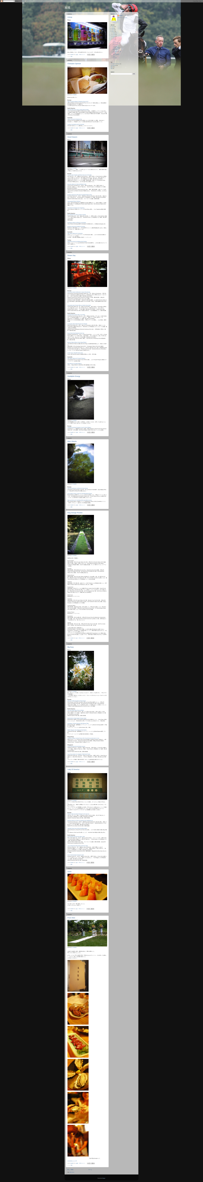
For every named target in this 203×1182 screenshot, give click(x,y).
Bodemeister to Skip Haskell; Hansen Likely (76, 718)
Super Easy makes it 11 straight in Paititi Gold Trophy (78, 754)
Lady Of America (73, 769)
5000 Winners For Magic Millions (74, 363)
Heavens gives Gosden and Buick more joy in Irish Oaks (79, 175)
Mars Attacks (72, 441)
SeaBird (72, 54)
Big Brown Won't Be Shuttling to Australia (76, 226)
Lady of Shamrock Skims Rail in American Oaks (77, 845)
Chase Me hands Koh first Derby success (76, 746)
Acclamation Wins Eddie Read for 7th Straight (77, 323)
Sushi (69, 871)
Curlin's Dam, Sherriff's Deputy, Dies (75, 352)
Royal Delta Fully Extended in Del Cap (75, 333)
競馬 (71, 129)
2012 (113, 31)
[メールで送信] (88, 54)
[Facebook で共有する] (92, 54)
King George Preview (74, 513)
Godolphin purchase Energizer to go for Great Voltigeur (79, 427)
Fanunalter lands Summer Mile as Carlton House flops (79, 305)
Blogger (103, 1178)
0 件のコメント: (82, 54)
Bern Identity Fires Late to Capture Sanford (76, 214)
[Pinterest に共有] (94, 54)
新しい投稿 (70, 1169)
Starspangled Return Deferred (73, 201)
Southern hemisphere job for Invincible (75, 124)
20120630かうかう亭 (72, 1161)
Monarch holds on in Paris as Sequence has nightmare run (80, 820)
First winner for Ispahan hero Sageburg (75, 207)
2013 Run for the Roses (115, 63)
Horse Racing (113, 65)
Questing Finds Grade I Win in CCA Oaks (76, 314)
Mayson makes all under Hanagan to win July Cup (78, 814)
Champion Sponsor (74, 63)
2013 (113, 29)
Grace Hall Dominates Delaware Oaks (75, 855)
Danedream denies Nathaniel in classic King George (78, 292)
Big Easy (70, 647)
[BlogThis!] (89, 54)
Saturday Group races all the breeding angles (77, 828)
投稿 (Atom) (72, 1172)
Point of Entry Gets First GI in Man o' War (76, 836)
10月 (114, 36)
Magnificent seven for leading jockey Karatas (77, 241)
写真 (71, 56)
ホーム (90, 1169)
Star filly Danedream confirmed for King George (77, 488)
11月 (114, 34)
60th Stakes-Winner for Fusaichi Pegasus (76, 358)
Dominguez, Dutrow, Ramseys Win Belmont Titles (78, 723)
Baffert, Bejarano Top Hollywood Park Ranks (77, 730)
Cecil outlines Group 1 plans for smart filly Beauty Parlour (79, 493)
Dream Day (71, 255)
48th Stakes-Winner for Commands (75, 233)
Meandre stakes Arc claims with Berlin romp (76, 184)
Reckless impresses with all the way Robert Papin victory (79, 194)
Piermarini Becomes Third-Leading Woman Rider (78, 109)
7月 (114, 39)
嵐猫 (67, 7)
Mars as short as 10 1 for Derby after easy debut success (79, 500)
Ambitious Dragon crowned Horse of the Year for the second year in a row (83, 738)
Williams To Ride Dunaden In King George (76, 700)
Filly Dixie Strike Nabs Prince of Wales (75, 710)
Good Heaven (72, 137)
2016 (113, 26)
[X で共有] (91, 54)
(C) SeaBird (74, 49)
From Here (71, 918)
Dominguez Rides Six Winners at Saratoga (76, 222)
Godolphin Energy (73, 376)
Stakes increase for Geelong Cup (74, 119)
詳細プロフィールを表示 (122, 17)
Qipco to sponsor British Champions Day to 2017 (77, 101)
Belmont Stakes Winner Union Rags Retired (76, 342)
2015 (113, 28)
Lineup (69, 17)
